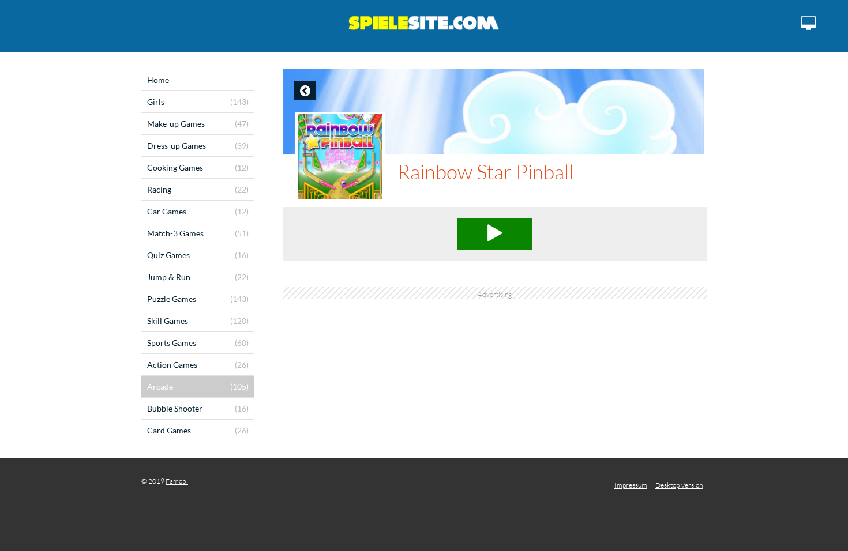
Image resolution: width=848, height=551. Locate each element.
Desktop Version (679, 485)
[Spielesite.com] (424, 26)
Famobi (177, 481)
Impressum (630, 485)
